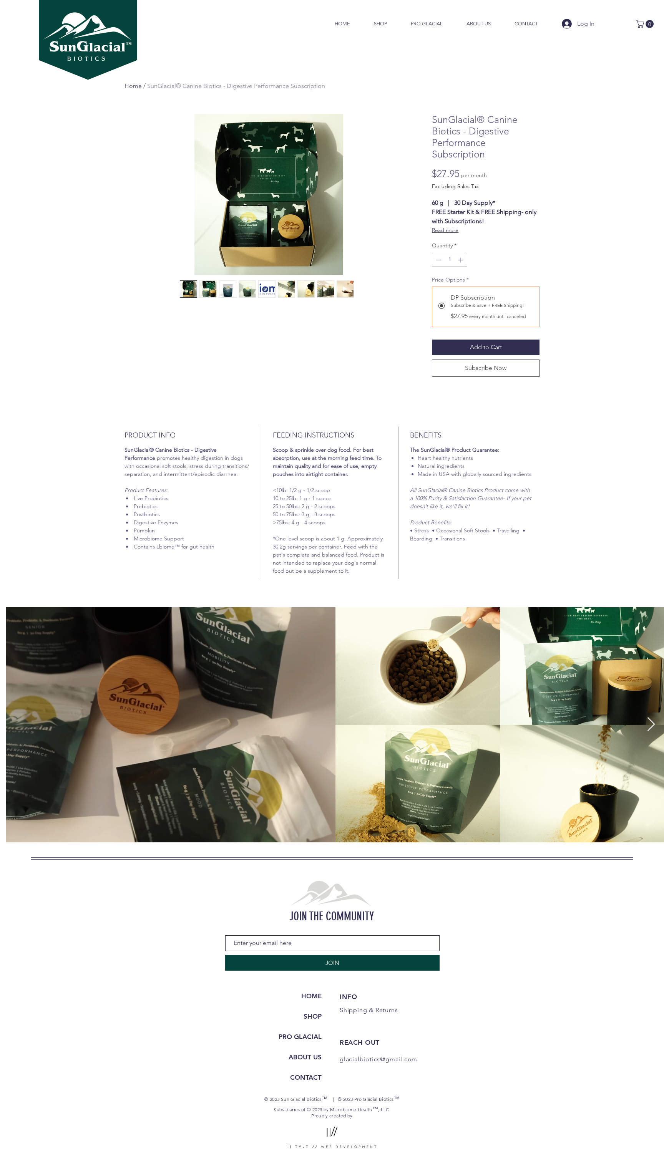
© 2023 (346, 1099)
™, (376, 1109)
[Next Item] (651, 724)
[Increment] (461, 260)
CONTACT (306, 1077)
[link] (646, 24)
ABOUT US (305, 1057)
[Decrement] (438, 260)
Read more (445, 230)
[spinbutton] (449, 260)
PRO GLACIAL (300, 1037)
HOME (311, 996)
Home (133, 85)
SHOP (313, 1016)
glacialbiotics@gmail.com (378, 1059)
